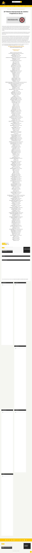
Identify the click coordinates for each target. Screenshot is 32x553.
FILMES (3, 247)
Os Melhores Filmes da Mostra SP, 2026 (6, 547)
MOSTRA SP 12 (7, 243)
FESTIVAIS (8, 244)
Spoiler (3, 546)
